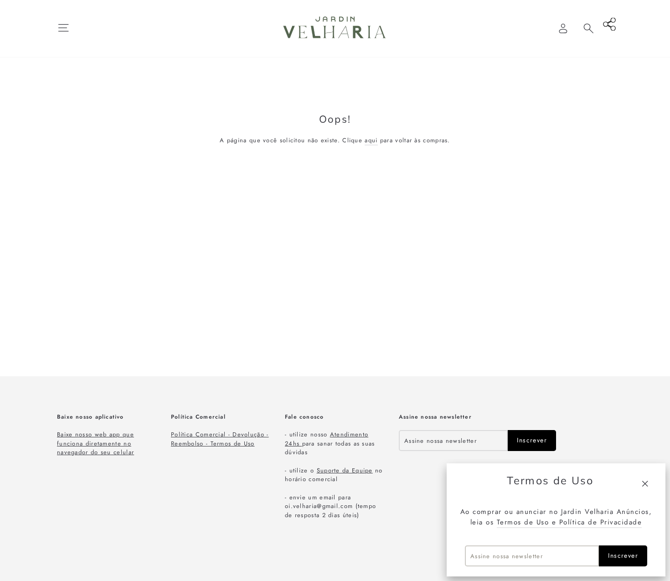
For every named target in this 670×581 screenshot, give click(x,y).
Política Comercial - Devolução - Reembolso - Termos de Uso (220, 439)
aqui (371, 140)
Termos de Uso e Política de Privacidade (569, 522)
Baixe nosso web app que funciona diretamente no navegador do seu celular (95, 443)
